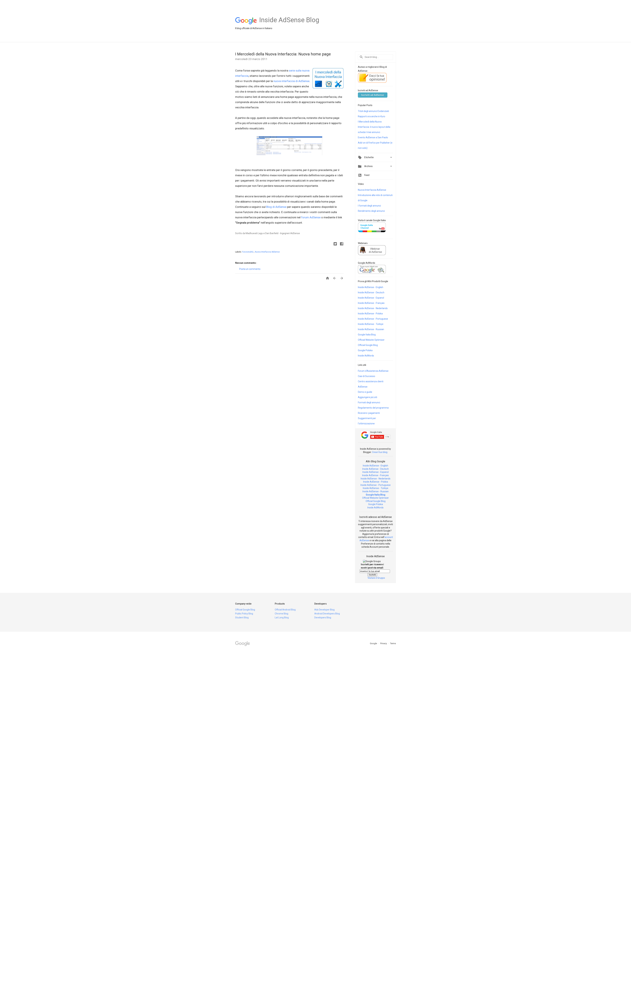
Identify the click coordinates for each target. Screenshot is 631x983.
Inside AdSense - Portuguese (373, 318)
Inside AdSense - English (370, 287)
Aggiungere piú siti (367, 397)
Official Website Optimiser (371, 340)
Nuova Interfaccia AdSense (267, 252)
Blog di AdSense (276, 206)
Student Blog (242, 617)
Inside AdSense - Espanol (371, 297)
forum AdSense (311, 217)
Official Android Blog (285, 609)
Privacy (383, 643)
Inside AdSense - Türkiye (370, 324)
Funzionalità (248, 252)
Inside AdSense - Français (371, 303)
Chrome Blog (281, 613)
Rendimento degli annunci (371, 211)
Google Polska (365, 350)
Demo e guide (365, 392)
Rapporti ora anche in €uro (371, 116)
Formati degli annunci (369, 402)
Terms (393, 643)
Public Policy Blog (244, 613)
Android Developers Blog (327, 613)
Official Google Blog (368, 345)
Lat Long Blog (282, 617)
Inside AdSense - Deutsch (371, 292)
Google (373, 643)
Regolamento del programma (373, 407)
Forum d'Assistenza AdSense (373, 371)
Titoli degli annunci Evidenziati (373, 111)
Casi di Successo (366, 376)
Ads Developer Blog (324, 609)
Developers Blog (322, 617)
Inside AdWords (366, 355)
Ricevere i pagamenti (369, 413)
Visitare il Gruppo (376, 578)
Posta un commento (249, 269)
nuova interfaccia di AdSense (291, 81)
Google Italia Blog (367, 334)
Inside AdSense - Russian (371, 329)
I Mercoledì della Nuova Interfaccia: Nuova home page (283, 54)
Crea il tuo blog (379, 452)
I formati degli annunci (369, 205)
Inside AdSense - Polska (370, 313)
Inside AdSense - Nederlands (373, 308)
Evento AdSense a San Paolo (373, 137)
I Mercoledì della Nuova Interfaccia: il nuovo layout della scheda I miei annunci (374, 126)
